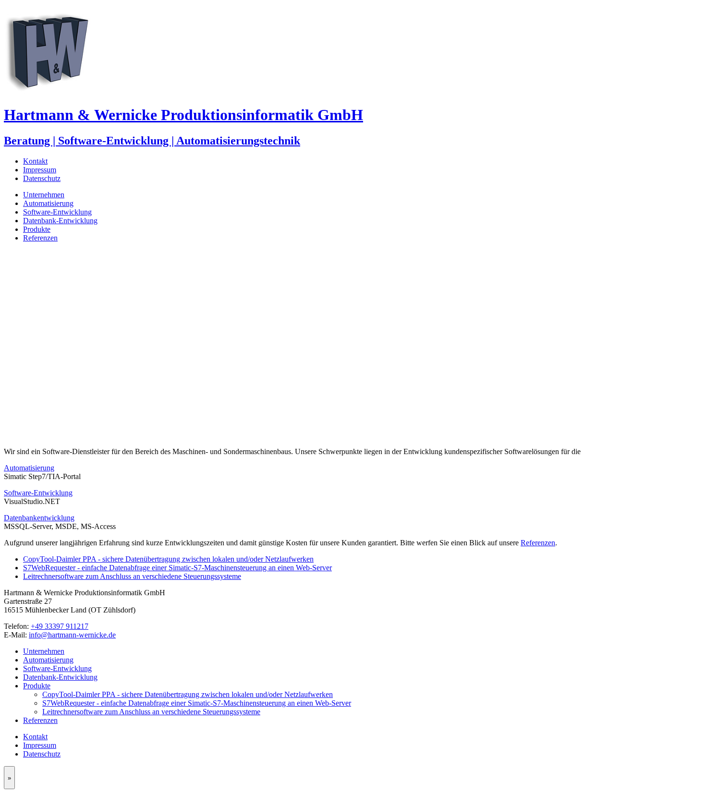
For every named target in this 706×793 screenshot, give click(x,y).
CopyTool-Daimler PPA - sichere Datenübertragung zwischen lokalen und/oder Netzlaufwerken (168, 559)
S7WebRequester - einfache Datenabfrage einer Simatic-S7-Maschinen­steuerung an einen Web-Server (177, 568)
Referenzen (40, 238)
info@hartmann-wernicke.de (72, 635)
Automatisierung (48, 203)
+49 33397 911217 (59, 626)
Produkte (36, 229)
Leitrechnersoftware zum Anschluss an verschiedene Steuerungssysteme (132, 576)
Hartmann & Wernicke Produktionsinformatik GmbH (183, 114)
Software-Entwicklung (57, 212)
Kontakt (35, 161)
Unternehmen (43, 195)
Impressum (39, 170)
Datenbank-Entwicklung (60, 220)
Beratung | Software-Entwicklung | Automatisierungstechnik (152, 140)
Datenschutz (42, 178)
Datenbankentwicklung (39, 518)
